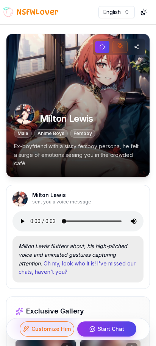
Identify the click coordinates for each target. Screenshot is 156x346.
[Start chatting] (102, 47)
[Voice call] (120, 47)
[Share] (137, 47)
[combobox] (116, 12)
